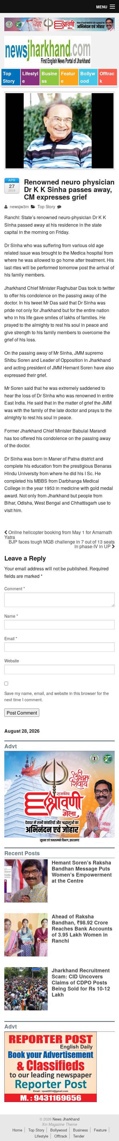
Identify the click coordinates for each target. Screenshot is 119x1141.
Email (10, 638)
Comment (14, 588)
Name (11, 616)
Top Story (9, 77)
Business (49, 77)
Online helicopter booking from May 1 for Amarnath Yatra (58, 534)
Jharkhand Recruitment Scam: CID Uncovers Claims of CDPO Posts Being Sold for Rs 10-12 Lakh (81, 982)
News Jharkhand (65, 1119)
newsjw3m (19, 206)
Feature (68, 77)
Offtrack (107, 77)
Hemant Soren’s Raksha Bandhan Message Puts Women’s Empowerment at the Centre (82, 871)
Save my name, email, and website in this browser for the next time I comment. (56, 696)
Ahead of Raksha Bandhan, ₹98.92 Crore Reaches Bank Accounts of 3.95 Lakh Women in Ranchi (82, 928)
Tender (78, 1136)
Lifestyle (30, 77)
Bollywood (87, 77)
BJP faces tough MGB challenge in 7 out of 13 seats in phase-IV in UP (62, 544)
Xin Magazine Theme (59, 1124)
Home (17, 1130)
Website (11, 660)
